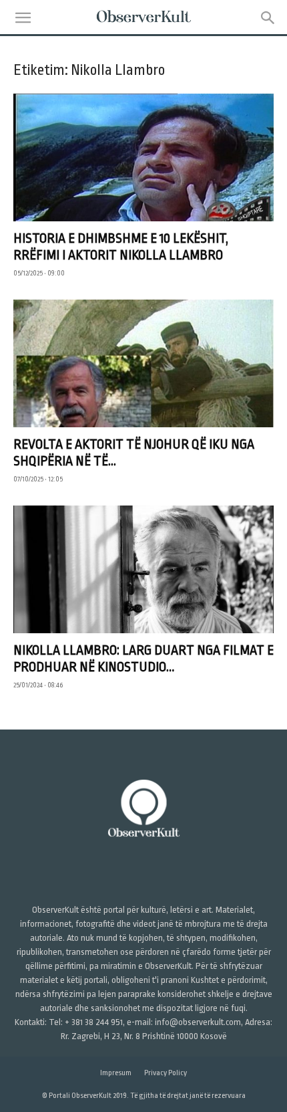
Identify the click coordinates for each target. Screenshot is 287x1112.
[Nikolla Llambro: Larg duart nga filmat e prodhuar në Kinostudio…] (143, 569)
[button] (22, 18)
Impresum (115, 1073)
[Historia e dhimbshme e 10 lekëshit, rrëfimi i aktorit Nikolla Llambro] (143, 157)
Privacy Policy (165, 1073)
